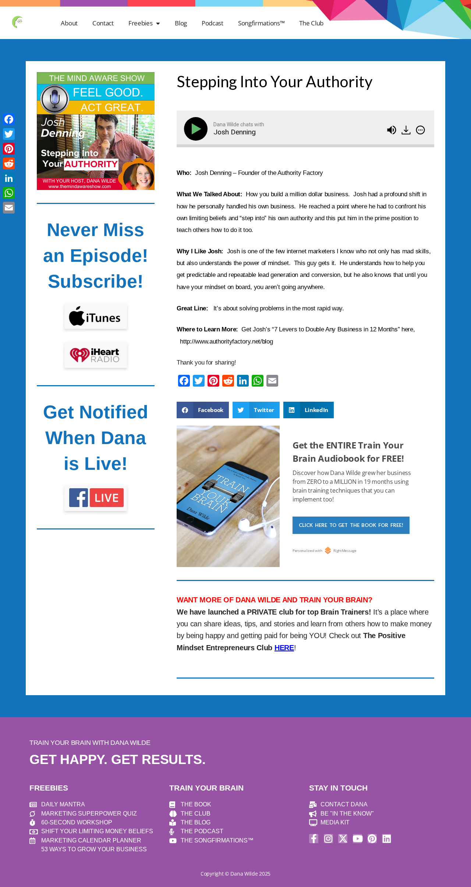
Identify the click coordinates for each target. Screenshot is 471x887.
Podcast (212, 23)
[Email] (8, 207)
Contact (103, 23)
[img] (420, 130)
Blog (181, 23)
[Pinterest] (372, 838)
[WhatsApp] (8, 193)
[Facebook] (8, 119)
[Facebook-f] (313, 838)
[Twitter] (8, 134)
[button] (203, 410)
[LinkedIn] (8, 178)
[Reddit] (8, 163)
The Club (311, 23)
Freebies (140, 23)
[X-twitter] (342, 838)
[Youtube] (357, 838)
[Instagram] (328, 838)
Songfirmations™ (261, 23)
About (69, 23)
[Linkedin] (386, 838)
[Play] (197, 128)
